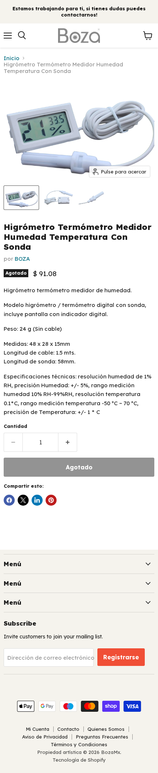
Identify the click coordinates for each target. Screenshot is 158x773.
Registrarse (121, 657)
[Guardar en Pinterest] (51, 500)
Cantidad (15, 426)
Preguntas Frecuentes (102, 737)
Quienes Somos (106, 729)
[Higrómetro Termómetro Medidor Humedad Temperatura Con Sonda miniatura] (21, 197)
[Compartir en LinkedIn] (37, 500)
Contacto (68, 729)
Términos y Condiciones (79, 744)
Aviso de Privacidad (45, 737)
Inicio (11, 58)
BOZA (22, 258)
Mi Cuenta (37, 729)
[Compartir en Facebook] (9, 500)
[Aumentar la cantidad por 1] (67, 442)
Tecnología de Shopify (79, 760)
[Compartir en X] (23, 500)
